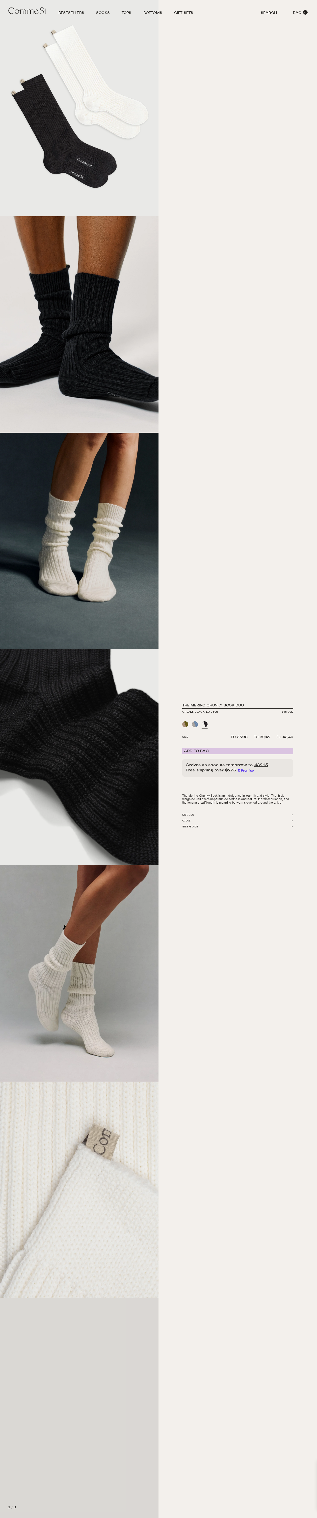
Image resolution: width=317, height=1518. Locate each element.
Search (269, 14)
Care (186, 821)
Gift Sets (183, 14)
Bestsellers (71, 14)
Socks (103, 14)
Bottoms (152, 14)
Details (188, 815)
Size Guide (190, 827)
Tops (127, 14)
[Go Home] (27, 11)
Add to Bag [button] (196, 751)
